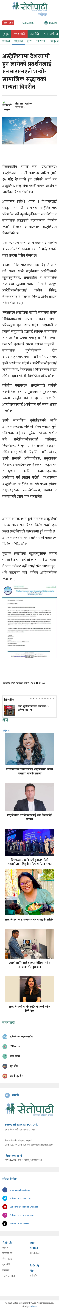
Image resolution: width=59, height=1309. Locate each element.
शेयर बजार (7, 1259)
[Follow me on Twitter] (11, 107)
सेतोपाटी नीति (8, 1276)
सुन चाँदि (6, 1265)
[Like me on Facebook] (8, 110)
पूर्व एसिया (40, 41)
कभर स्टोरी (19, 34)
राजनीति (34, 34)
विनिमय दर (7, 1253)
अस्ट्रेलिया (18, 41)
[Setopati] (29, 1109)
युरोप (29, 41)
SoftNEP (33, 1306)
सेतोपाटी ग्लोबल (23, 103)
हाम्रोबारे (5, 1270)
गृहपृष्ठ (5, 1248)
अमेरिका (6, 41)
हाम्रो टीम (33, 1276)
